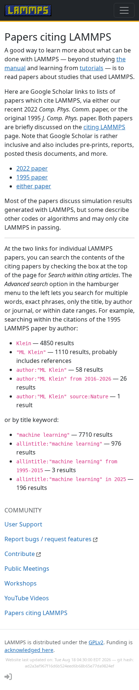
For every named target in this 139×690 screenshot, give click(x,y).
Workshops (20, 583)
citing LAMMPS (104, 127)
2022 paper (32, 168)
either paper (33, 186)
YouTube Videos (26, 598)
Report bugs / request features (48, 539)
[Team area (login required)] (8, 676)
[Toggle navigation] (124, 10)
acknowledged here (28, 649)
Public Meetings (26, 568)
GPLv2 (96, 642)
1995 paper (32, 177)
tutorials (91, 68)
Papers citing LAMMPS (35, 613)
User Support (23, 524)
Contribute (20, 554)
